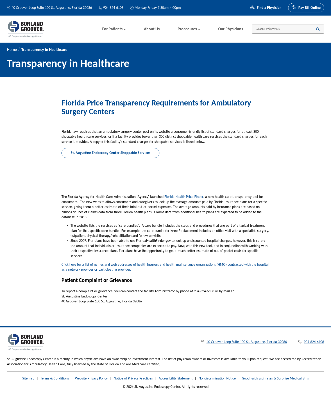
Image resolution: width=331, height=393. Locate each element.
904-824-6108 (113, 8)
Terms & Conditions (54, 378)
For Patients (112, 29)
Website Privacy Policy (91, 378)
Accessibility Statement (176, 378)
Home (12, 50)
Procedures (187, 29)
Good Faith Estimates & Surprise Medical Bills (275, 378)
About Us (152, 29)
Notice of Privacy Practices (133, 378)
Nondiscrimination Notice (217, 378)
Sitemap (28, 378)
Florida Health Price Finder (183, 197)
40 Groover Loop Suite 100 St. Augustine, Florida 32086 (51, 8)
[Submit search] (318, 29)
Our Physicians (230, 29)
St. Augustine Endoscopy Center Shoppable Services (110, 153)
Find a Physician (269, 8)
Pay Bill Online (309, 8)
